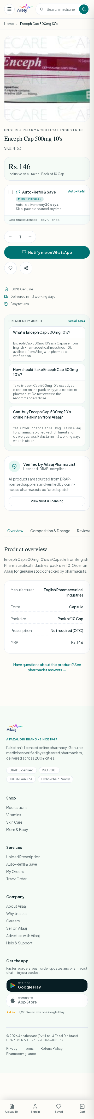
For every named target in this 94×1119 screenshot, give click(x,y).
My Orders (15, 871)
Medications (16, 807)
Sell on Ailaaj (16, 928)
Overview (15, 530)
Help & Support (19, 942)
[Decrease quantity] (10, 237)
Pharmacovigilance (21, 1054)
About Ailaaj (16, 906)
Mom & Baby (17, 829)
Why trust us (16, 913)
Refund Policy (51, 1048)
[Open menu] (9, 9)
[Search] (84, 9)
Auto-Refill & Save (21, 864)
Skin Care (14, 822)
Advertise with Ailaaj (23, 935)
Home (9, 24)
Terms (29, 1048)
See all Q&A (76, 321)
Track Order (16, 878)
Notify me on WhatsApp (50, 252)
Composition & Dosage (50, 530)
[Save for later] (10, 268)
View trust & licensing (47, 501)
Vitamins (13, 814)
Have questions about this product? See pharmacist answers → (47, 667)
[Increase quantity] (30, 237)
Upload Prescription (23, 856)
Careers (13, 920)
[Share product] (26, 268)
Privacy (11, 1048)
